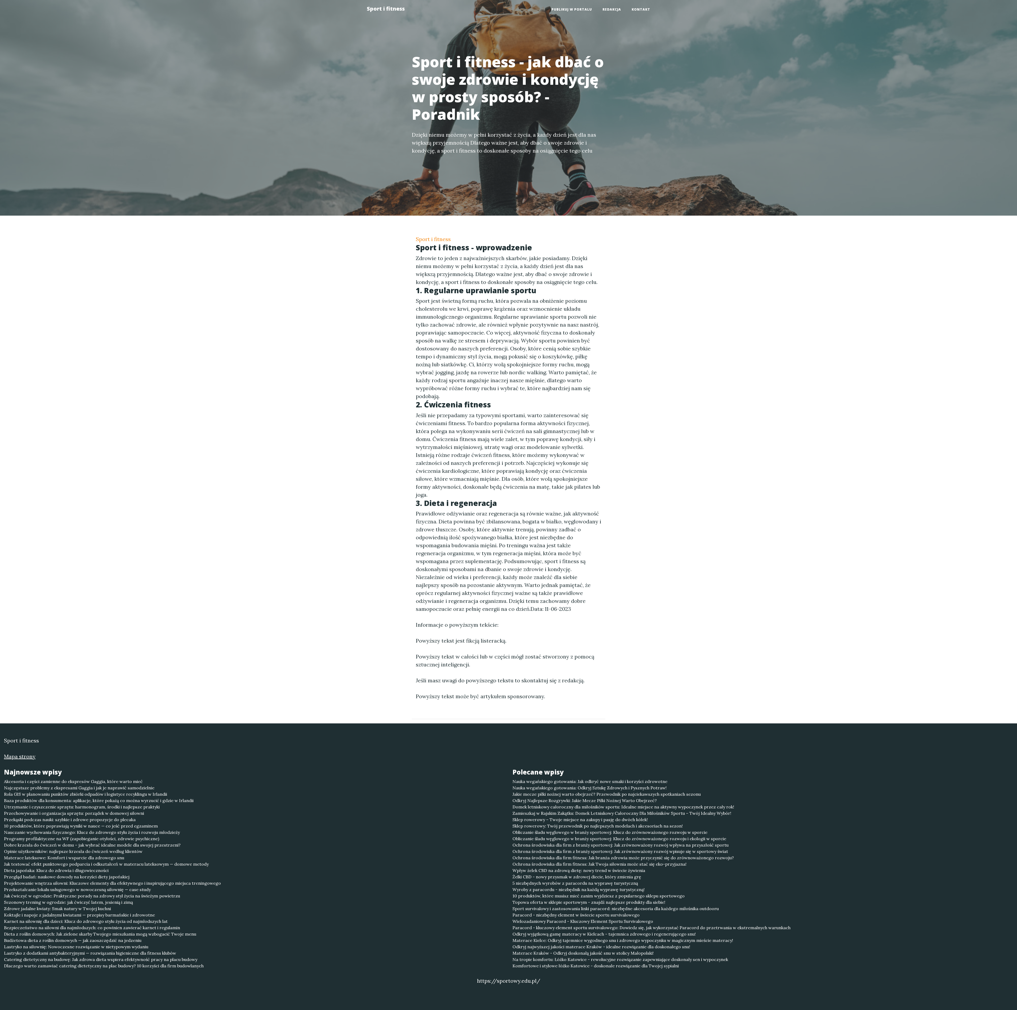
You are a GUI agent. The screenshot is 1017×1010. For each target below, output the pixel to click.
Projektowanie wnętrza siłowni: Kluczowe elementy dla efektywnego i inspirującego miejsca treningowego (112, 883)
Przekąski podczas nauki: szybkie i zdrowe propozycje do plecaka (70, 819)
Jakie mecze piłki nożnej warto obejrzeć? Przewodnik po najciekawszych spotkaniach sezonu (606, 794)
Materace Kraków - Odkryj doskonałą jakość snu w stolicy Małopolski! (583, 953)
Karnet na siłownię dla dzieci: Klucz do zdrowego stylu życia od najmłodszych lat (86, 921)
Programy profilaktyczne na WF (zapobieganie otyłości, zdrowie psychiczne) (81, 838)
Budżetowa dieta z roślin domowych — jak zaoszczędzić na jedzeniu (72, 940)
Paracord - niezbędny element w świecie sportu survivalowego (576, 915)
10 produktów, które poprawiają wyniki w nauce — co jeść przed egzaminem (81, 826)
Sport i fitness (386, 8)
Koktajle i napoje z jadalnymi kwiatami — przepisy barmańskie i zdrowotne (79, 915)
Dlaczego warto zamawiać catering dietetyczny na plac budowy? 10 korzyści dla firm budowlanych (104, 965)
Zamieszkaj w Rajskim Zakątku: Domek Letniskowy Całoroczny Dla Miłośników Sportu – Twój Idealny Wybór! (621, 813)
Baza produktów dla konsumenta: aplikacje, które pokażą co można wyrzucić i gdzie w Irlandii (99, 800)
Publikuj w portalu (571, 9)
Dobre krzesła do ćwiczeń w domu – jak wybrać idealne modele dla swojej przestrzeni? (92, 845)
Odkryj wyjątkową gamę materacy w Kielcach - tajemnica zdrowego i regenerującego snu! (604, 934)
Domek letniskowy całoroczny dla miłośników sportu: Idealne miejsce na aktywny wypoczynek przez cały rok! (623, 806)
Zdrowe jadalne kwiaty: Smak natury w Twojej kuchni (57, 908)
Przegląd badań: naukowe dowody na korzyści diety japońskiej (67, 876)
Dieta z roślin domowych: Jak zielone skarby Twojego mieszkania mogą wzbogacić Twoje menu (100, 934)
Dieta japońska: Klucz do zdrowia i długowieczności (56, 870)
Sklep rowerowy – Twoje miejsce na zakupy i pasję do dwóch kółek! (580, 819)
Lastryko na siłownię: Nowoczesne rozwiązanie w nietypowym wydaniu (76, 946)
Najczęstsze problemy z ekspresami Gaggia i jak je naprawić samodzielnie (79, 787)
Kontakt (641, 9)
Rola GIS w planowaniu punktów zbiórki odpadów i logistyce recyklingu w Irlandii (85, 794)
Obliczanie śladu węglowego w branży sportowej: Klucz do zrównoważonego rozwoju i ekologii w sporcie (619, 838)
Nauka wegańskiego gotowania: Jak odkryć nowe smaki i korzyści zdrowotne (589, 781)
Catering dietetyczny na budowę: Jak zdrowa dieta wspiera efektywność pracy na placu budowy (100, 959)
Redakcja (612, 9)
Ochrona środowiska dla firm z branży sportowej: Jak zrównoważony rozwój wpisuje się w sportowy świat (620, 851)
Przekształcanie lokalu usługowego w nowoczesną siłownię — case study (77, 889)
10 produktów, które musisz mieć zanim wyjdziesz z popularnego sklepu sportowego (598, 895)
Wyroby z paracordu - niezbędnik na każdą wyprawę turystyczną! (578, 889)
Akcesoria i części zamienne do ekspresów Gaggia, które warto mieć (73, 781)
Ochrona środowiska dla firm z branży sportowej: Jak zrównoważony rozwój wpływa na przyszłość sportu (620, 845)
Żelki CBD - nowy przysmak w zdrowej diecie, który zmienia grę (576, 876)
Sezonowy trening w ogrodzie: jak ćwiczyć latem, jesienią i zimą (68, 902)
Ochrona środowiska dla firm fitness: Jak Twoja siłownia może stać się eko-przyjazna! (599, 864)
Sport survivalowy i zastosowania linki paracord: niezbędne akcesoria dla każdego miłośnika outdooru (615, 908)
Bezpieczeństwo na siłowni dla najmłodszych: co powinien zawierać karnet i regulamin (92, 927)
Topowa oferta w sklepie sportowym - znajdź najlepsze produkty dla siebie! (588, 902)
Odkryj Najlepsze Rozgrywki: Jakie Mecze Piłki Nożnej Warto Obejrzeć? (584, 800)
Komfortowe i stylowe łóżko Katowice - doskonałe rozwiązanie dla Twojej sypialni (595, 965)
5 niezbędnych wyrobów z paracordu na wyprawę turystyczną (575, 883)
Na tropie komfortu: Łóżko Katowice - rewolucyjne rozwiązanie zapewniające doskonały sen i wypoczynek (620, 959)
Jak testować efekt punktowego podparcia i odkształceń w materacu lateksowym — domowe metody (106, 864)
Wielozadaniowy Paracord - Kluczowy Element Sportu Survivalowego (582, 921)
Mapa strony (19, 756)
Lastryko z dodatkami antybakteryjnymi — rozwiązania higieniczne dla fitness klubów (90, 953)
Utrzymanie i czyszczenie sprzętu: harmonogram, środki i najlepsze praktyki (82, 806)
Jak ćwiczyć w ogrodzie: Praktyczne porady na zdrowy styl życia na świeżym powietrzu (92, 895)
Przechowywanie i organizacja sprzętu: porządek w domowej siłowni (74, 813)
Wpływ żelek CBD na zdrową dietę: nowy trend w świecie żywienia (578, 870)
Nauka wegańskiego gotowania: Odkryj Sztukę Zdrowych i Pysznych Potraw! (589, 787)
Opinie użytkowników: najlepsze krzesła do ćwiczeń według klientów (73, 851)
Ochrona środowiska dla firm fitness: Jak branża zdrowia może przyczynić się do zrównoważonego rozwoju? (623, 857)
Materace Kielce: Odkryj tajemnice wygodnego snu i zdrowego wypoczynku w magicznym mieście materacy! (622, 940)
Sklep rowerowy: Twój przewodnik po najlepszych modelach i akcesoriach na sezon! (597, 826)
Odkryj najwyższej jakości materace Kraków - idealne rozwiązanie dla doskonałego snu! (601, 946)
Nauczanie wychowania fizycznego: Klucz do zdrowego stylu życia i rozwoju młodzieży (92, 832)
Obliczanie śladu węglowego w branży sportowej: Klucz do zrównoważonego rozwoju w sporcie (609, 832)
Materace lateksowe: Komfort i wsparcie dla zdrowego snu (64, 857)
